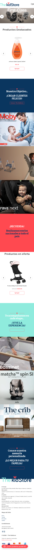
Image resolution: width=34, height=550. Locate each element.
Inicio (3, 515)
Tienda (3, 517)
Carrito (3, 520)
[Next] (32, 16)
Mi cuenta (4, 518)
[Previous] (2, 16)
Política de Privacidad (7, 540)
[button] (15, 546)
